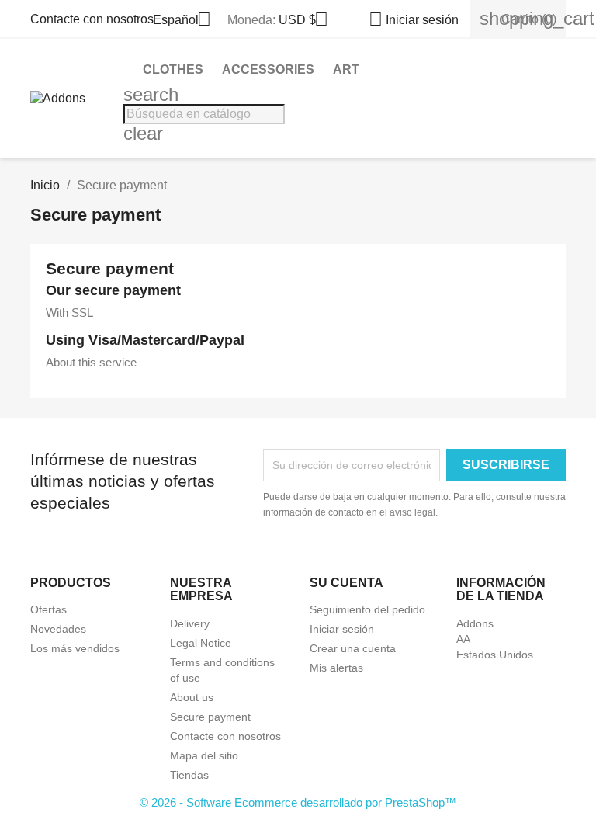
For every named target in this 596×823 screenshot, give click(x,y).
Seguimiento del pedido (367, 609)
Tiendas (189, 775)
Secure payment (210, 716)
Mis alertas (336, 668)
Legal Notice (200, 643)
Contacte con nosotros (92, 19)
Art (346, 69)
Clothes (173, 69)
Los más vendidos (75, 648)
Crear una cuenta (353, 648)
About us (191, 697)
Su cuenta (346, 582)
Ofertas (48, 609)
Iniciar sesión (342, 629)
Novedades (58, 629)
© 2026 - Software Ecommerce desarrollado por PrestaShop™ (298, 802)
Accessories (268, 69)
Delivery (190, 623)
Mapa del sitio (204, 755)
